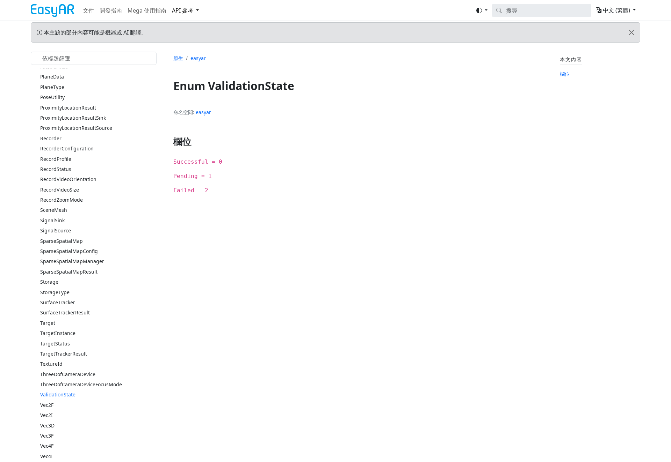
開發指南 (111, 10)
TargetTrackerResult (63, 353)
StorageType (55, 292)
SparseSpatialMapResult (69, 271)
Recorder (51, 138)
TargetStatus (55, 343)
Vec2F (46, 405)
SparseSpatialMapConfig (69, 251)
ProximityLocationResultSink (73, 117)
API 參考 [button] (182, 10)
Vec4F (46, 445)
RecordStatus (55, 169)
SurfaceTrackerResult (65, 312)
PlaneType (52, 87)
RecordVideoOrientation (68, 179)
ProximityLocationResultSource (76, 128)
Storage (49, 281)
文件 (88, 10)
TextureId (51, 363)
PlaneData (52, 76)
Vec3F (46, 435)
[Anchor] (198, 141)
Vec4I (46, 456)
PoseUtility (52, 97)
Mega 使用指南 (147, 10)
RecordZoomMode (61, 199)
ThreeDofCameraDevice (67, 374)
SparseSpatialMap (61, 241)
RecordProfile (55, 159)
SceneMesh (53, 210)
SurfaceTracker (57, 302)
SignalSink (52, 220)
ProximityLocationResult (68, 107)
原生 (178, 58)
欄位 (565, 73)
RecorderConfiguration (67, 148)
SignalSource (55, 230)
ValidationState (57, 394)
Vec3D (47, 425)
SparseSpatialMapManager (72, 261)
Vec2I (46, 415)
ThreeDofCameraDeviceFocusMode (81, 384)
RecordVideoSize (59, 189)
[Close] (631, 32)
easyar (198, 58)
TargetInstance (57, 333)
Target (47, 323)
